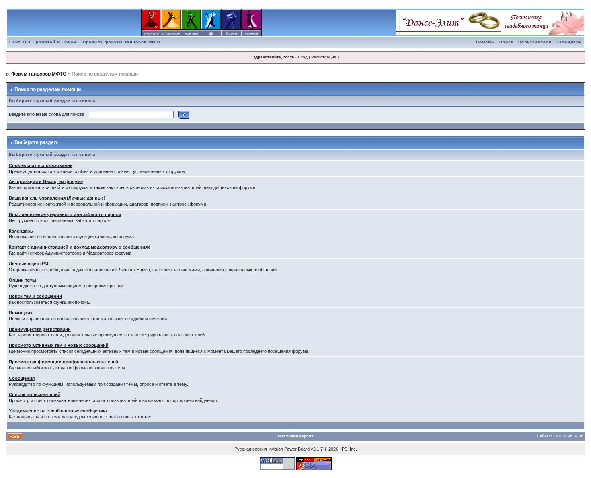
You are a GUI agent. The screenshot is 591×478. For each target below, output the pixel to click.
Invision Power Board (289, 449)
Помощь (485, 42)
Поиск (506, 42)
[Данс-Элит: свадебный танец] (490, 22)
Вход (303, 57)
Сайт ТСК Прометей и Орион (42, 42)
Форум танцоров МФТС (38, 74)
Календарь (569, 42)
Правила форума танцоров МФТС (122, 42)
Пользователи (535, 42)
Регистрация (323, 57)
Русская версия (250, 449)
